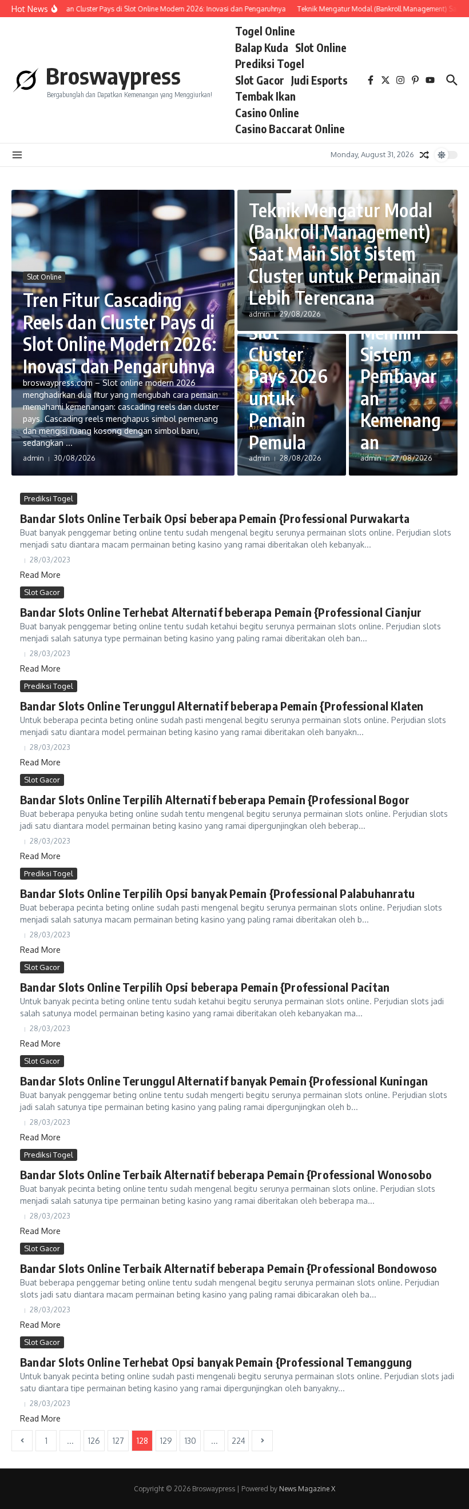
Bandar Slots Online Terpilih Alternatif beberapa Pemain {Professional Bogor (215, 799)
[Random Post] (424, 154)
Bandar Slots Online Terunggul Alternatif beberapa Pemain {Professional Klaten (221, 705)
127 (118, 1441)
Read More (40, 575)
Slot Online (321, 47)
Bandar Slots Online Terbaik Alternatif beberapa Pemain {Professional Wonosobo (226, 1174)
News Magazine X (307, 1488)
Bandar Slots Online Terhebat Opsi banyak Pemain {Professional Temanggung (216, 1362)
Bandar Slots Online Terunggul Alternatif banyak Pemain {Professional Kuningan (224, 1080)
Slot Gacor (259, 80)
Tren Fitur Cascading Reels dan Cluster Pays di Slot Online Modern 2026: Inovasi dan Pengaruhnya (119, 332)
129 (166, 1441)
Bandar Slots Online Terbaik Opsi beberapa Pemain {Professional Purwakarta (215, 518)
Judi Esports (319, 80)
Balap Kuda (261, 47)
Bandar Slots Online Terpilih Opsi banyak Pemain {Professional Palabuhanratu (217, 893)
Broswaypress (113, 75)
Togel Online (265, 31)
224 (238, 1441)
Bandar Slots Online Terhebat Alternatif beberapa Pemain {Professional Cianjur (221, 612)
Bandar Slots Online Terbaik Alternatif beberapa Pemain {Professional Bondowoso (229, 1268)
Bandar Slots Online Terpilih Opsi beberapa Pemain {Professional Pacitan (204, 987)
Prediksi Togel (269, 63)
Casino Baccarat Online (290, 128)
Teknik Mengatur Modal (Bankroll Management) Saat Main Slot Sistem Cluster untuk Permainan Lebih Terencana (345, 253)
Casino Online (267, 112)
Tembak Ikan (265, 96)
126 (94, 1441)
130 (190, 1441)
